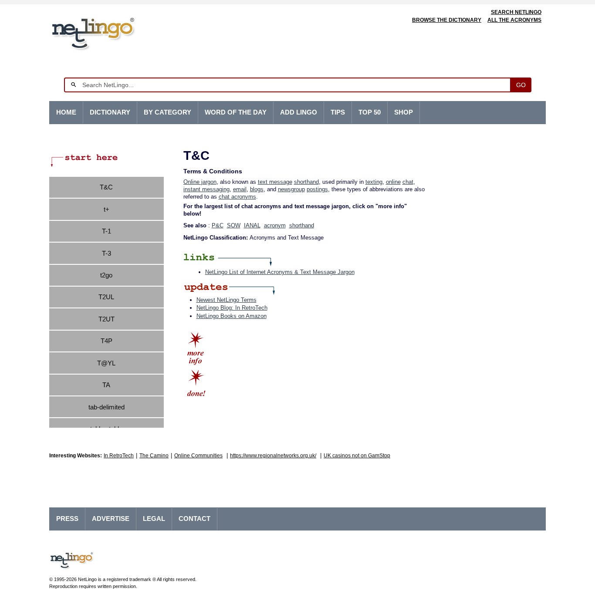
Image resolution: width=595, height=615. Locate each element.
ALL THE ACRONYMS (514, 20)
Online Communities (198, 456)
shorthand (306, 182)
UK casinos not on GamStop (357, 456)
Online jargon (199, 182)
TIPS (338, 112)
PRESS (67, 518)
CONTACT (194, 518)
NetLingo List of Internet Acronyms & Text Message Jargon (280, 272)
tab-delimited (106, 407)
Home (66, 112)
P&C (217, 225)
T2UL (106, 297)
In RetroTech (119, 456)
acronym (275, 225)
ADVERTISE (110, 518)
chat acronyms (237, 196)
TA (106, 385)
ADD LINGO (298, 112)
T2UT (106, 319)
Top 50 (369, 112)
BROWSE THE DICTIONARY (446, 20)
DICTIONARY (110, 112)
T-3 (106, 253)
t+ (106, 209)
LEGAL (154, 518)
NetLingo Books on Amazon (231, 316)
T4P (106, 341)
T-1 (106, 231)
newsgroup (291, 189)
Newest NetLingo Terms (226, 300)
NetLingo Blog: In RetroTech (231, 307)
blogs (257, 189)
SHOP (403, 112)
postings (317, 189)
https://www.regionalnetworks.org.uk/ (273, 456)
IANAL (252, 225)
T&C (106, 187)
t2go (106, 275)
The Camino (154, 456)
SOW (233, 225)
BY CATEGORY (167, 112)
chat (407, 182)
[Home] (106, 32)
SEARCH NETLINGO (516, 12)
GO (521, 84)
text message (275, 182)
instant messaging (206, 189)
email (240, 189)
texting (373, 182)
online (393, 182)
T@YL (106, 363)
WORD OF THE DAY (236, 112)
